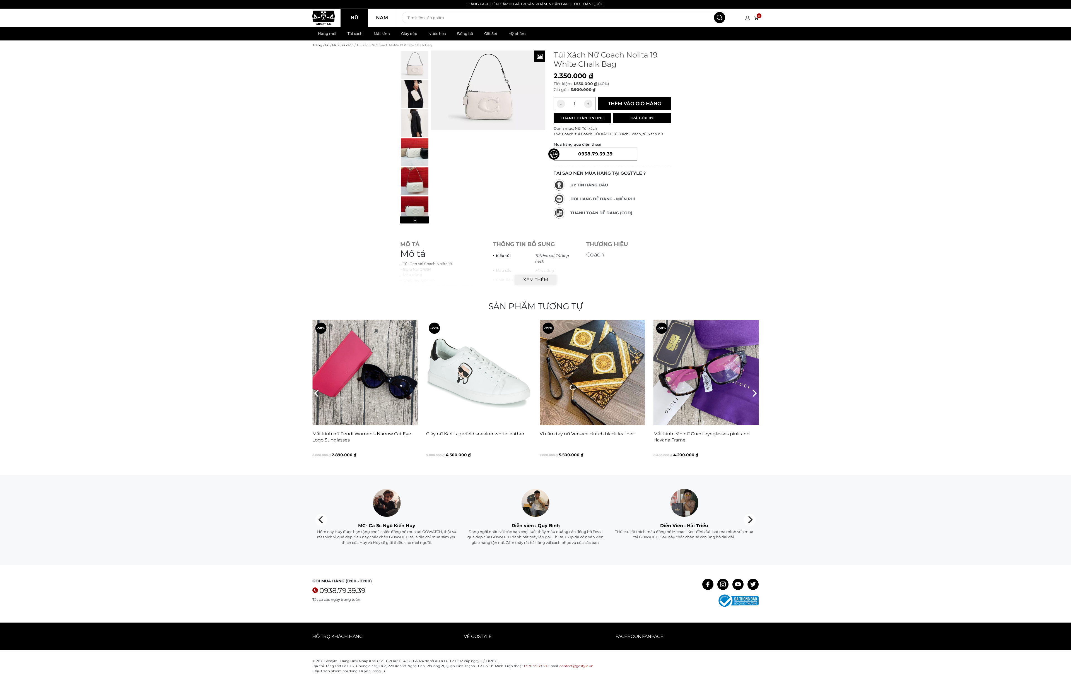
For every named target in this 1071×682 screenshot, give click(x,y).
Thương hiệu (607, 244)
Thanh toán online (582, 118)
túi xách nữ (653, 134)
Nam (382, 17)
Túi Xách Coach (627, 134)
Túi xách (355, 33)
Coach (567, 134)
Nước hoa (437, 33)
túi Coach (583, 134)
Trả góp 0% (642, 118)
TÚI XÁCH (602, 134)
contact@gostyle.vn (576, 666)
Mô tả (409, 244)
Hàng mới (327, 33)
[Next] (754, 393)
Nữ (354, 17)
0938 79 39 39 (535, 666)
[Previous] (317, 393)
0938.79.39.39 (342, 590)
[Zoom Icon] (539, 56)
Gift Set (490, 33)
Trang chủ (320, 45)
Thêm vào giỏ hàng (634, 103)
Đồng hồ (465, 33)
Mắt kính (382, 33)
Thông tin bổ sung (524, 244)
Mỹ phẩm (517, 33)
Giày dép (409, 33)
